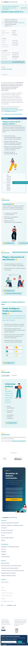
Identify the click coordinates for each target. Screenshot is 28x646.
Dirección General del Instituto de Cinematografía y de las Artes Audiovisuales (10, 8)
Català (14, 605)
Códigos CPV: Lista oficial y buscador (10, 546)
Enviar (19, 642)
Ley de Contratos (5, 556)
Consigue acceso (9, 243)
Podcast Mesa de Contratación (8, 573)
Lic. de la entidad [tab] (5, 375)
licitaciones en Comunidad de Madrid (13, 114)
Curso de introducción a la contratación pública (12, 570)
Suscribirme (14, 499)
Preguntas (3, 554)
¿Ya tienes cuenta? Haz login (14, 293)
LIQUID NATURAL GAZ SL (18, 62)
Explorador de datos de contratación (10, 523)
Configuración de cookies (7, 601)
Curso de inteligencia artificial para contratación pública (14, 644)
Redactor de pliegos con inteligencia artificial (12, 525)
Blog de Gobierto (5, 563)
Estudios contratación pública (8, 575)
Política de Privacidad (6, 595)
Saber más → (22, 22)
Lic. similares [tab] (14, 375)
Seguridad (3, 590)
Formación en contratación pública (9, 568)
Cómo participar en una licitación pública (11, 565)
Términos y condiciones (7, 593)
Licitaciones (4, 527)
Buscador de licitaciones (7, 530)
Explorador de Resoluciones (19, 441)
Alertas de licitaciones (6, 532)
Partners (3, 540)
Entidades (3, 551)
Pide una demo (4, 582)
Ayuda (2, 587)
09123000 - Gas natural (6, 69)
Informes (3, 549)
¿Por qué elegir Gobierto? (7, 537)
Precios (3, 535)
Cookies (3, 598)
